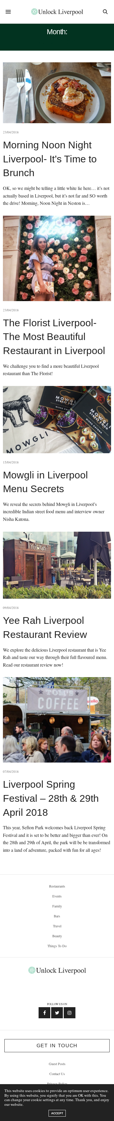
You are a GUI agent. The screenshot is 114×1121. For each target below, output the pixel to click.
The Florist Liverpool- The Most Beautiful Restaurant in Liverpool (54, 336)
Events (57, 896)
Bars (57, 916)
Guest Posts (57, 1063)
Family (57, 906)
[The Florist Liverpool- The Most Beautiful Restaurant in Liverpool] (57, 258)
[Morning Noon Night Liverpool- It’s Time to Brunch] (57, 92)
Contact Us (57, 1073)
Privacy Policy (57, 1083)
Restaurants (57, 886)
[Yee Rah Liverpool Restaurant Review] (57, 565)
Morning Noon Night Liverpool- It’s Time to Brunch (50, 158)
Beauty (57, 935)
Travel (57, 925)
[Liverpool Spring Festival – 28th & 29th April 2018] (57, 720)
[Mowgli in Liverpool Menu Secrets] (57, 419)
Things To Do (57, 945)
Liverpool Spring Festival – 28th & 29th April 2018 (51, 798)
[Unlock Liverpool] (57, 11)
